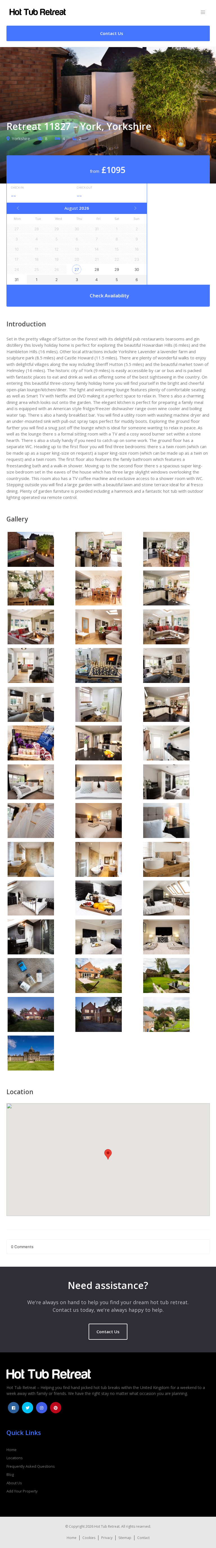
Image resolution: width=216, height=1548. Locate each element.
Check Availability (109, 295)
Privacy (106, 1537)
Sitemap (124, 1537)
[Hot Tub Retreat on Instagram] (41, 1407)
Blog (10, 1474)
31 (17, 279)
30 (136, 269)
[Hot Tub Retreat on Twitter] (27, 1407)
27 (77, 269)
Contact (143, 1537)
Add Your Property (22, 1491)
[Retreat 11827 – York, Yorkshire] (40, 550)
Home (11, 1449)
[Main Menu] (203, 12)
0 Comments (22, 1246)
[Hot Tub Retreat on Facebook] (13, 1407)
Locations (14, 1457)
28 (96, 269)
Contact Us (108, 1331)
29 (116, 269)
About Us (14, 1482)
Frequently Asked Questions (30, 1466)
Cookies (88, 1537)
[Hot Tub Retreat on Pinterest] (55, 1407)
